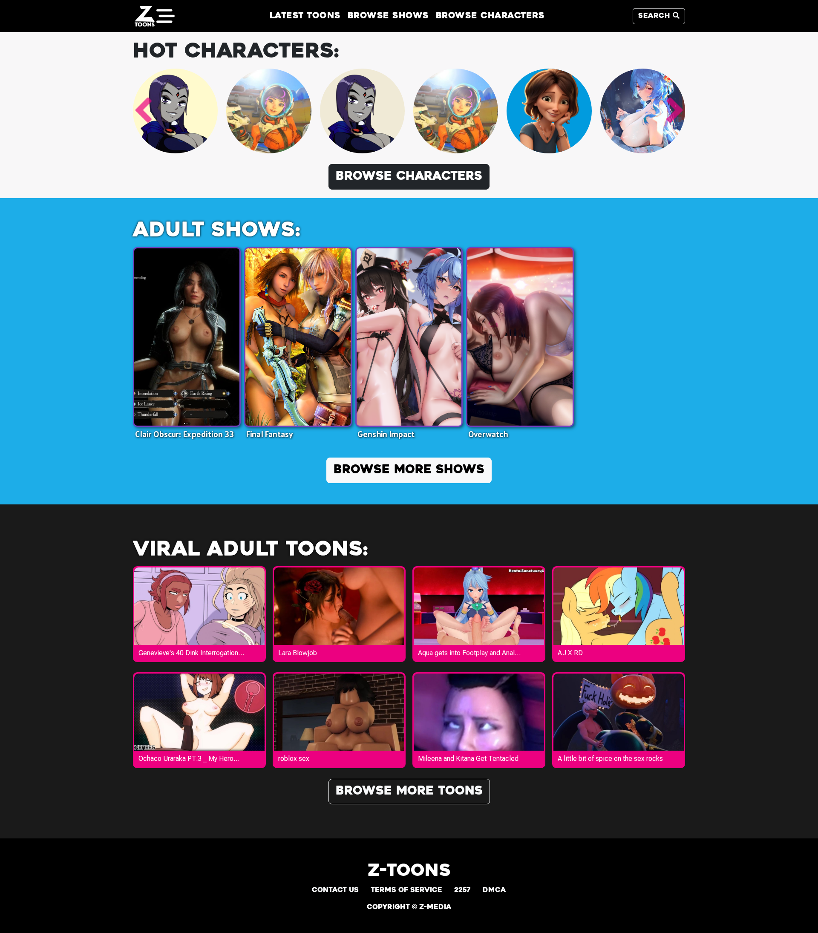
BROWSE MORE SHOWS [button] (409, 470)
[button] (143, 110)
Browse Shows (388, 16)
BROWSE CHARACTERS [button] (409, 177)
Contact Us (335, 890)
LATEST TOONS (305, 16)
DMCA (494, 890)
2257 (462, 890)
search (655, 16)
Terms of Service (406, 890)
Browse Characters (490, 16)
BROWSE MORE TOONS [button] (409, 792)
